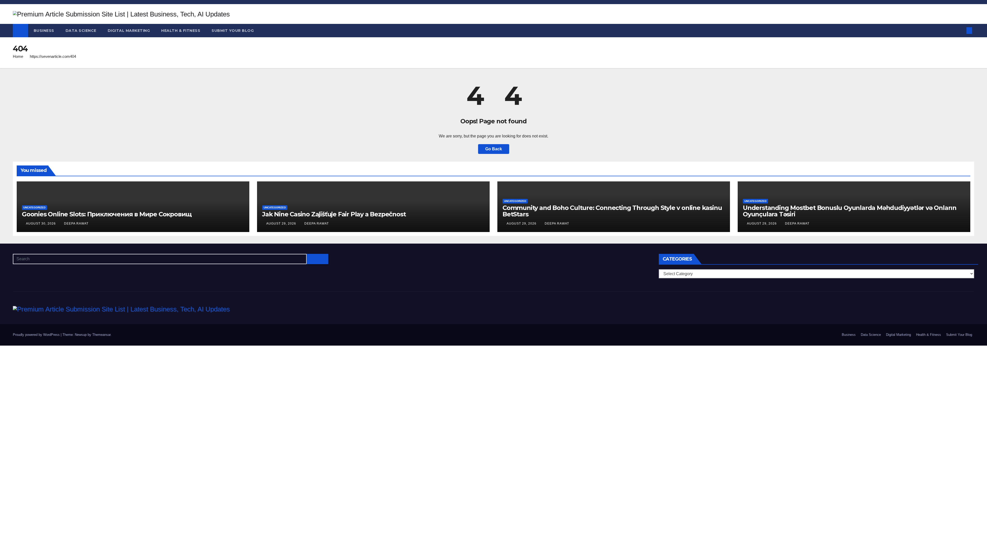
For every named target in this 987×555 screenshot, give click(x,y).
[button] (960, 30)
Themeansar (101, 335)
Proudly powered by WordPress (37, 335)
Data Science (81, 30)
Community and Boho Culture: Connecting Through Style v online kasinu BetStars (612, 211)
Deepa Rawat (76, 223)
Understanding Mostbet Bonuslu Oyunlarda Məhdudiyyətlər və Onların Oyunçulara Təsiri (849, 211)
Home (18, 56)
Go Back (493, 149)
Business (44, 30)
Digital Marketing (129, 30)
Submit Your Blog (233, 30)
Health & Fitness (180, 30)
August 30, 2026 (41, 223)
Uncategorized (34, 207)
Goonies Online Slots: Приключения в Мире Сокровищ (106, 214)
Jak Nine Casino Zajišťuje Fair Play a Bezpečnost (334, 214)
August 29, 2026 (281, 223)
